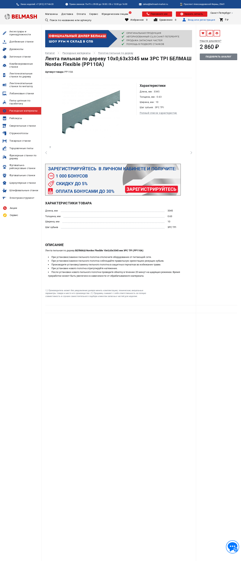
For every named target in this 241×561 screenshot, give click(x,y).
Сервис (93, 14)
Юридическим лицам (115, 14)
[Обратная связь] (232, 546)
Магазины (51, 14)
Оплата (81, 14)
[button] (46, 152)
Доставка (67, 14)
